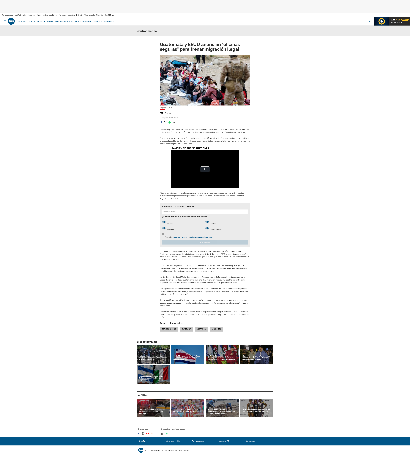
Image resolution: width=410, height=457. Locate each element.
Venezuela (62, 15)
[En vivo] (392, 19)
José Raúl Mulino (20, 15)
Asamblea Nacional (75, 15)
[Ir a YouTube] (148, 433)
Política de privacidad (172, 441)
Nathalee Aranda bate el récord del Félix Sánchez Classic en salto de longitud (256, 411)
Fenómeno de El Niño (50, 15)
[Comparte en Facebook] (161, 122)
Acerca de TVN (224, 441)
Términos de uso (198, 441)
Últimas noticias (7, 15)
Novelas (78, 21)
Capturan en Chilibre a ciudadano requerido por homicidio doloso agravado (152, 411)
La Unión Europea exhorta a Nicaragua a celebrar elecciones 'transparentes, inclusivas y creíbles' (222, 358)
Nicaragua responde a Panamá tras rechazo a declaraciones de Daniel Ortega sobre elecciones (256, 358)
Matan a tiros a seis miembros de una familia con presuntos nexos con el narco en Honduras (153, 358)
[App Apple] (162, 433)
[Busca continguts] (369, 21)
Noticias (21, 21)
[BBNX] (140, 450)
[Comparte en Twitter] (165, 122)
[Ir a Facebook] (139, 433)
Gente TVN (98, 21)
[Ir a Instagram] (143, 433)
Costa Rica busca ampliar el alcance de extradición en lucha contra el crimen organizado (187, 358)
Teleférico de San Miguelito (93, 15)
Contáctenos (250, 441)
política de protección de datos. (201, 237)
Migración (201, 329)
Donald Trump (109, 15)
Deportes (40, 21)
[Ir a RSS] (153, 433)
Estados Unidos (169, 329)
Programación (108, 21)
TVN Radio (50, 21)
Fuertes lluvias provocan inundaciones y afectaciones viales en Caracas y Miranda (221, 411)
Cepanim (31, 15)
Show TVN (31, 21)
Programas (87, 21)
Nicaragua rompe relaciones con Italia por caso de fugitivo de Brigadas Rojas (151, 378)
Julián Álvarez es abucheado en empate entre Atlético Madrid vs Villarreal (186, 411)
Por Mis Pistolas (396, 23)
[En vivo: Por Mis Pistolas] (381, 21)
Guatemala (186, 329)
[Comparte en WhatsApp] (169, 122)
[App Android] (167, 433)
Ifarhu (39, 15)
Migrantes (216, 329)
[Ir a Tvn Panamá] (11, 21)
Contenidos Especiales (63, 21)
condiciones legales (180, 237)
